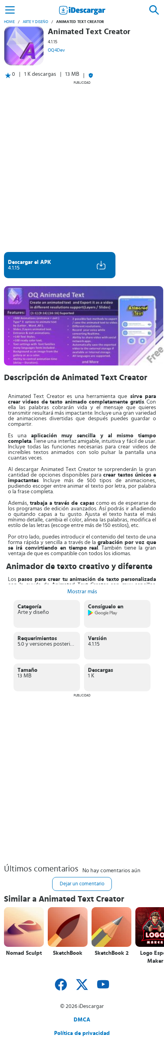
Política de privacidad (82, 1033)
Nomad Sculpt (24, 953)
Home (9, 22)
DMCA (82, 1020)
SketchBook (67, 953)
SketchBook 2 (112, 953)
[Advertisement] (82, 166)
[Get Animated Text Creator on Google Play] (103, 614)
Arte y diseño (35, 22)
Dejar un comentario (82, 884)
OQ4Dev (56, 50)
